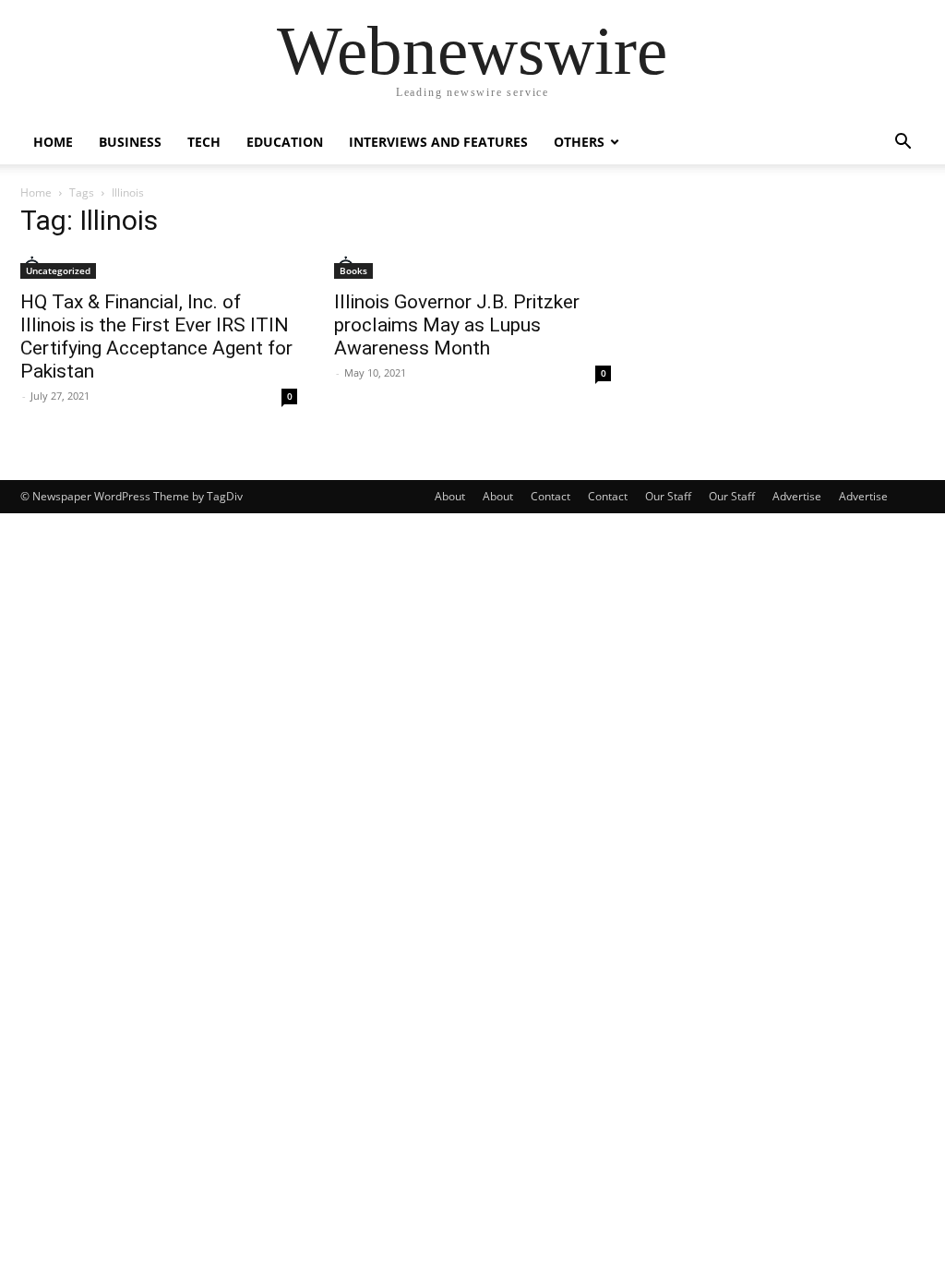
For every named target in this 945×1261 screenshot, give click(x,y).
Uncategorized (58, 270)
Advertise (796, 496)
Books (353, 270)
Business (130, 141)
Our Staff (668, 496)
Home (53, 141)
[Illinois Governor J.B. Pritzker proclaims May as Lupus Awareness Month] (472, 267)
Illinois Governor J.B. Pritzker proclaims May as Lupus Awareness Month (457, 325)
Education (284, 141)
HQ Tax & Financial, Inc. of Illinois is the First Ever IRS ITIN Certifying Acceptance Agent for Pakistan (156, 336)
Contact (550, 496)
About (450, 496)
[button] (902, 143)
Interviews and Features (438, 141)
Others (579, 141)
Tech (204, 141)
